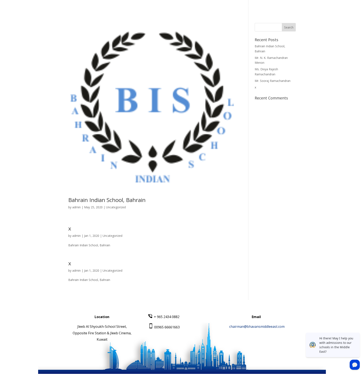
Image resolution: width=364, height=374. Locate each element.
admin (76, 207)
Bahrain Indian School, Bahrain (107, 200)
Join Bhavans (286, 5)
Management (221, 5)
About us (198, 5)
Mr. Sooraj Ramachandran (272, 81)
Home (182, 5)
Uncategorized (116, 207)
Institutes (243, 5)
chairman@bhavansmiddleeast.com (257, 326)
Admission (263, 5)
